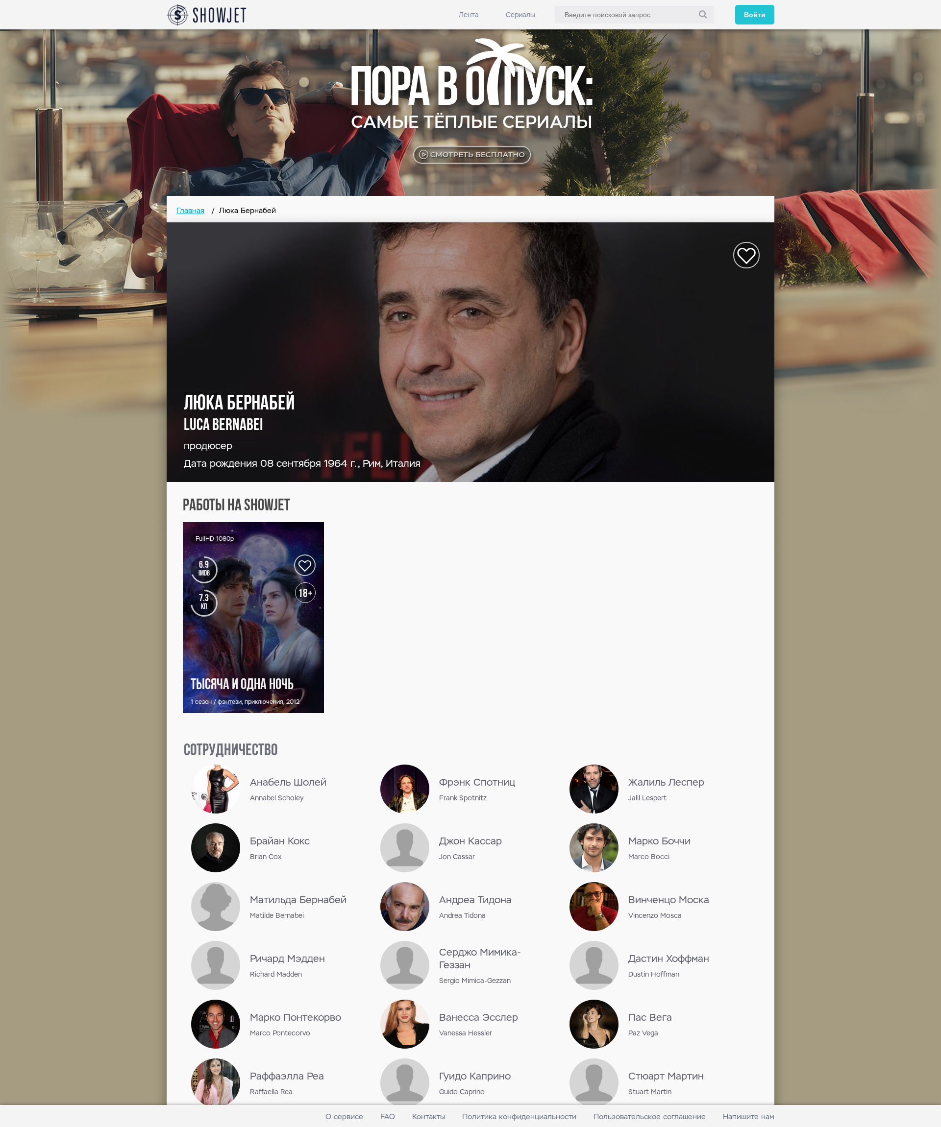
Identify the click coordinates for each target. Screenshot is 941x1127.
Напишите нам (748, 1116)
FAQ (387, 1116)
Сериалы (520, 14)
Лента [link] (469, 14)
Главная (190, 210)
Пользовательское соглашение (650, 1116)
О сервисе (344, 1116)
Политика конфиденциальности (519, 1116)
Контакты (428, 1116)
